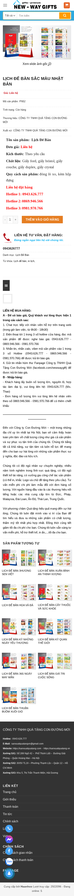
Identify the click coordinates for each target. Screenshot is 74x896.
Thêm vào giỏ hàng (42, 219)
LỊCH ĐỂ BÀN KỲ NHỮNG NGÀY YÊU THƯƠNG (17, 641)
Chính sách (10, 821)
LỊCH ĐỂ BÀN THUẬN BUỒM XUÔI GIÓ (15, 710)
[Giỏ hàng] (67, 5)
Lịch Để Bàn (22, 255)
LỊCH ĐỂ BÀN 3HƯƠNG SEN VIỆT (16, 572)
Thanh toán (10, 806)
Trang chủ (9, 792)
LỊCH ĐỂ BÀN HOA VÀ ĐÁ (17, 605)
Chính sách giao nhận (17, 852)
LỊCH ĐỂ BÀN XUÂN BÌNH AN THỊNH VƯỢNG (53, 572)
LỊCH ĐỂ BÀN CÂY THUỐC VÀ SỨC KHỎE (54, 606)
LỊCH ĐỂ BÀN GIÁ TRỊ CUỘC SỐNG (51, 675)
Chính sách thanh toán (18, 860)
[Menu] (5, 5)
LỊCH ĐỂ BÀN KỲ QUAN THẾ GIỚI (52, 641)
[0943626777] (9, 828)
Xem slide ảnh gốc (35, 63)
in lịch (31, 261)
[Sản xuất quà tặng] (35, 5)
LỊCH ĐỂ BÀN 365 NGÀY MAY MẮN (17, 675)
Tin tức (7, 814)
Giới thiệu (9, 799)
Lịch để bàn (20, 261)
